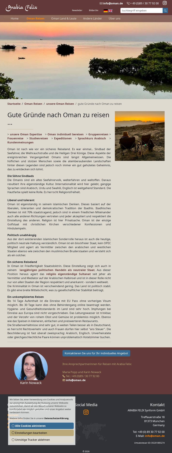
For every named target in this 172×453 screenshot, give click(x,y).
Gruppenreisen (98, 134)
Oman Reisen (36, 18)
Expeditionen (64, 138)
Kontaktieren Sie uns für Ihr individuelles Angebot (96, 353)
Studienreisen (38, 138)
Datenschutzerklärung (56, 418)
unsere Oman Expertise (26, 134)
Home (14, 18)
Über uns (114, 18)
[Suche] (165, 10)
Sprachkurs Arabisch (92, 138)
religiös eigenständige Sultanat (68, 274)
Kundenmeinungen (20, 142)
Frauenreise (15, 138)
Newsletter (77, 10)
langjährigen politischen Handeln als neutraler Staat (57, 270)
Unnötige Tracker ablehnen (32, 440)
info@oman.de (113, 3)
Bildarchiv (93, 10)
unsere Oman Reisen (60, 104)
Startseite (13, 104)
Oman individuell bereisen (66, 134)
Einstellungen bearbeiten (30, 433)
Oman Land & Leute (63, 18)
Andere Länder (92, 18)
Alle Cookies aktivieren (30, 426)
